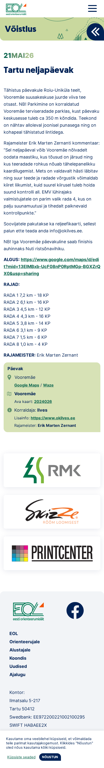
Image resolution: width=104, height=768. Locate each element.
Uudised (18, 666)
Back (95, 32)
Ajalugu (17, 674)
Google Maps (26, 385)
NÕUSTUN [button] (50, 757)
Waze (48, 385)
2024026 (43, 401)
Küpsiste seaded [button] (21, 757)
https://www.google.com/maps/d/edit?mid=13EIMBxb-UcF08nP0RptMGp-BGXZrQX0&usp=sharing (52, 266)
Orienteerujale (24, 641)
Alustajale (19, 649)
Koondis (17, 658)
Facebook (75, 610)
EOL (13, 633)
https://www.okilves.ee (53, 417)
